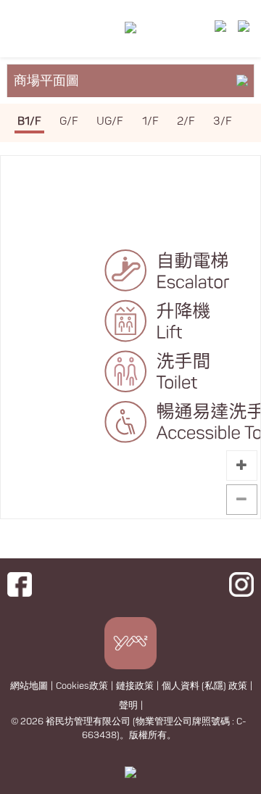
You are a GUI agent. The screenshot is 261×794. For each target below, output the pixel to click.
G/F (68, 121)
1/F (150, 121)
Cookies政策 (82, 686)
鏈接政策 (135, 686)
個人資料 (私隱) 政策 (204, 686)
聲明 (128, 705)
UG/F (109, 121)
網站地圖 (29, 686)
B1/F (29, 121)
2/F (186, 121)
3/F (222, 121)
